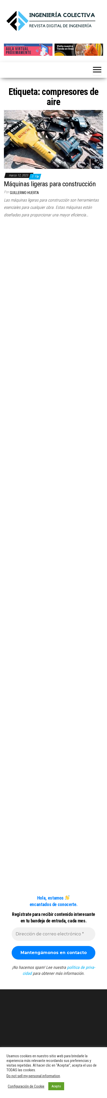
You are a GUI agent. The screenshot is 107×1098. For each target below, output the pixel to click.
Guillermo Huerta (24, 193)
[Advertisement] (53, 280)
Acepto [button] (56, 1086)
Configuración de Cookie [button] (26, 1086)
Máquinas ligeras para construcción (50, 184)
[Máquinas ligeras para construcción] (53, 139)
